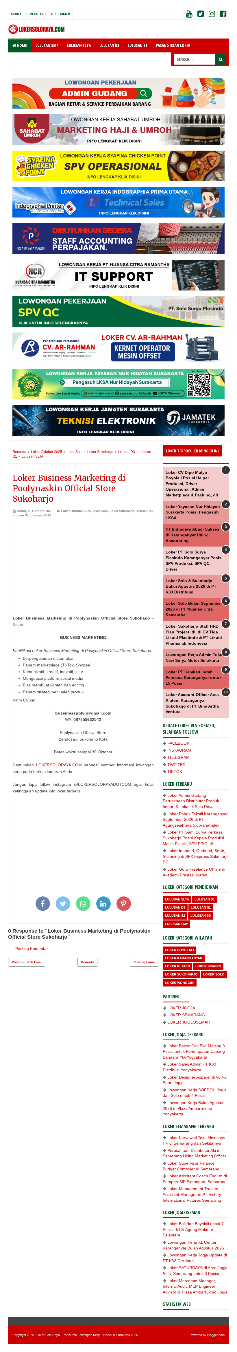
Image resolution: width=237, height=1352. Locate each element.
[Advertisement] (83, 561)
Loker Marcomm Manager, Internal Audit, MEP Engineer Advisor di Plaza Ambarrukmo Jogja (195, 1286)
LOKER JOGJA (181, 1008)
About (16, 14)
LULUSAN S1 (137, 45)
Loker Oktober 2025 (76, 511)
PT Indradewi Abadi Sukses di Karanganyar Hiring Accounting (192, 535)
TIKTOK (174, 771)
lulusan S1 (21, 515)
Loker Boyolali (179, 950)
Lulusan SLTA (40, 515)
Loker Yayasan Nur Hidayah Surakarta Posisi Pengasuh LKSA (193, 512)
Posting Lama (144, 962)
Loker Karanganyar (183, 958)
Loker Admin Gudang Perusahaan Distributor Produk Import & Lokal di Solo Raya (191, 801)
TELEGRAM (178, 757)
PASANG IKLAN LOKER (173, 45)
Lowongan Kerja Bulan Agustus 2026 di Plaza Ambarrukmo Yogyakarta (193, 1108)
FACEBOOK (178, 743)
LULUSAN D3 (109, 45)
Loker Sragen (208, 966)
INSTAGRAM (179, 750)
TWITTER (176, 764)
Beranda (87, 962)
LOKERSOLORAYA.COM (59, 765)
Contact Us (36, 14)
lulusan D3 (144, 511)
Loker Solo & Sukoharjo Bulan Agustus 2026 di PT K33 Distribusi (191, 586)
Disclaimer (60, 14)
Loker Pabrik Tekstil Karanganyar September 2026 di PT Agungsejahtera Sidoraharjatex (195, 819)
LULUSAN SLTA (79, 45)
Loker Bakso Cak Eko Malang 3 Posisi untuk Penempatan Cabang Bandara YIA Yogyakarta (194, 1051)
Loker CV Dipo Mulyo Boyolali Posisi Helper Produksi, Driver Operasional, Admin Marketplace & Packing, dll (192, 483)
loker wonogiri (179, 982)
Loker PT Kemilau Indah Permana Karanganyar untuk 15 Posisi (194, 678)
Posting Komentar (31, 948)
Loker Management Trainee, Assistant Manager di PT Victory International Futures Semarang (192, 1194)
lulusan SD (200, 915)
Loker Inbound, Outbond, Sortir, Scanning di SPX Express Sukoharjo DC (196, 856)
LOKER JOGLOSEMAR (188, 1022)
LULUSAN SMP (47, 45)
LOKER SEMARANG (186, 1015)
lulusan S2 (175, 915)
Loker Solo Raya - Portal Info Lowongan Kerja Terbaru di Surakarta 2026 (87, 1335)
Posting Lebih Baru (26, 962)
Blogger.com (216, 1335)
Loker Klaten (177, 966)
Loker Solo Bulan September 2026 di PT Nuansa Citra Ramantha (194, 609)
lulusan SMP (176, 924)
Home (21, 45)
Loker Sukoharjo (122, 511)
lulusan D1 (205, 899)
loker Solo (100, 511)
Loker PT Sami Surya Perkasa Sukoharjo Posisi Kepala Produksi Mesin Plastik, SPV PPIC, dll (193, 838)
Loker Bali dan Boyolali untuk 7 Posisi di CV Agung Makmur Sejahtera (193, 1229)
